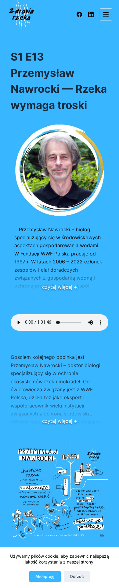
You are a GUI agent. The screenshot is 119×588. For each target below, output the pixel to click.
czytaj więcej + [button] (59, 287)
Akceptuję (45, 576)
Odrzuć (77, 576)
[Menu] (106, 14)
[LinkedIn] (91, 14)
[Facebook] (79, 14)
